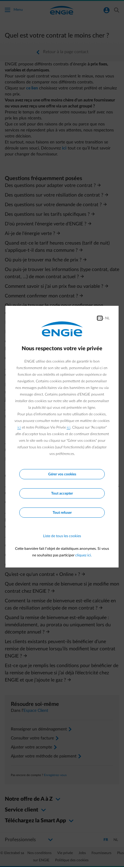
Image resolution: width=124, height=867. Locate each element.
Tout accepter (62, 493)
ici (19, 427)
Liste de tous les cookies (62, 536)
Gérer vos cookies (62, 474)
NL (107, 318)
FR (100, 318)
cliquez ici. (83, 555)
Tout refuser (62, 512)
